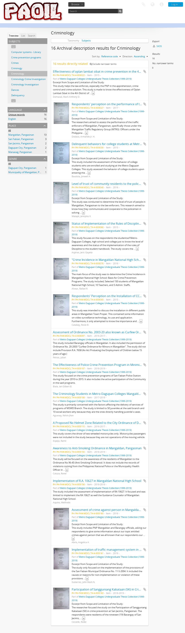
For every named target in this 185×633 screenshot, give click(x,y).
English (12, 119)
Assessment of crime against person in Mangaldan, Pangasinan (115, 510)
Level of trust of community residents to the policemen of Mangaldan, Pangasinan (127, 184)
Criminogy (16, 68)
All (9, 130)
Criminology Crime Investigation (28, 79)
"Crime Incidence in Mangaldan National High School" (108, 260)
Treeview (13, 35)
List (23, 35)
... (13, 46)
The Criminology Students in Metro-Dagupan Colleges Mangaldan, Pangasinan (106, 394)
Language (152, 4)
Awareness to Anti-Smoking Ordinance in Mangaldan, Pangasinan (97, 448)
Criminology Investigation (25, 84)
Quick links (161, 4)
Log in (174, 4)
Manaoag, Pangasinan (20, 152)
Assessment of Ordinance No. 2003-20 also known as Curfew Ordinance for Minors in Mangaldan (118, 332)
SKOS (159, 46)
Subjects (86, 40)
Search (31, 35)
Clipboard (143, 4)
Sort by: (96, 56)
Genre (13, 158)
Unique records (16, 114)
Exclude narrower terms (104, 64)
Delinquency (18, 95)
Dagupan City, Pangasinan (22, 147)
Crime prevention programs (26, 57)
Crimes (15, 62)
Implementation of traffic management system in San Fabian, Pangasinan (121, 550)
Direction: (127, 56)
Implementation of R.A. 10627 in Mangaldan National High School (97, 481)
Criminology (17, 73)
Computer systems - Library (26, 52)
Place (12, 125)
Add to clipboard (145, 71)
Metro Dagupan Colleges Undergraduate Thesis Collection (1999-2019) (96, 78)
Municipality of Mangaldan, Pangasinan (29, 172)
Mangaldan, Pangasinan (21, 134)
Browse (75, 4)
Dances (15, 90)
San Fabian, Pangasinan (21, 139)
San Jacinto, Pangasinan (21, 143)
